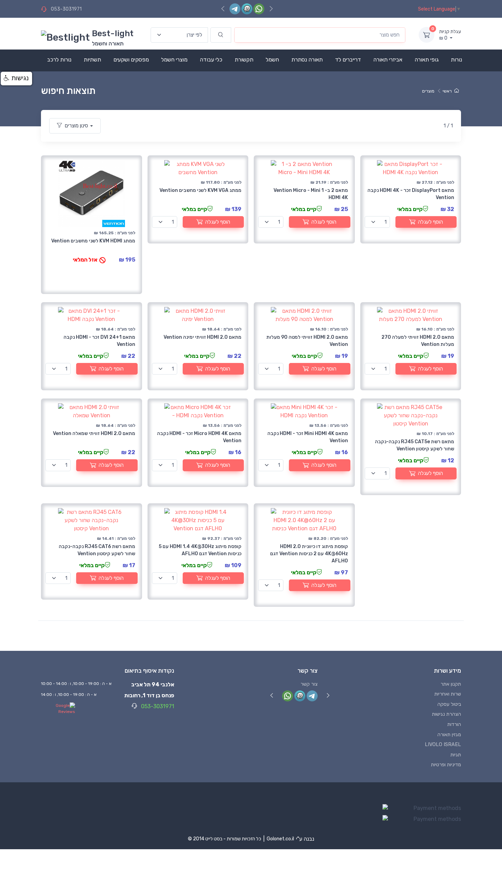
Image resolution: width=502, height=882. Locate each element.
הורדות (454, 724)
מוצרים (428, 91)
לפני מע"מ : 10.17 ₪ (435, 433)
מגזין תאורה (449, 735)
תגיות (455, 755)
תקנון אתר (451, 684)
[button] (16, 78)
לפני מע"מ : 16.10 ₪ (329, 329)
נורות (456, 59)
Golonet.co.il (280, 839)
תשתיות (92, 59)
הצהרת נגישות (446, 714)
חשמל (272, 59)
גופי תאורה (426, 59)
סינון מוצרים (76, 126)
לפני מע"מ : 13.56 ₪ (222, 425)
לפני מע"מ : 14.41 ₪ (116, 538)
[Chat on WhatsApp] (258, 9)
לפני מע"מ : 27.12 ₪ (435, 182)
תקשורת (244, 59)
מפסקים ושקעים (131, 59)
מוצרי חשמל (174, 59)
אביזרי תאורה (387, 59)
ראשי (447, 91)
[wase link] (246, 9)
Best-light (113, 33)
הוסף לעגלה (217, 222)
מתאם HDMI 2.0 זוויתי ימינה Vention (202, 337)
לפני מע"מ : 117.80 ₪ (221, 182)
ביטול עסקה (449, 704)
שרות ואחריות (447, 694)
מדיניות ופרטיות (446, 765)
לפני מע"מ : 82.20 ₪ (328, 538)
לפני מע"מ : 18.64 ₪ (115, 329)
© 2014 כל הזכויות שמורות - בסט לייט (224, 839)
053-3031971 (66, 9)
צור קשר (309, 684)
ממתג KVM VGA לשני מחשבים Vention (200, 190)
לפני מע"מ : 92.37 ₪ (221, 538)
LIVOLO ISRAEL (443, 744)
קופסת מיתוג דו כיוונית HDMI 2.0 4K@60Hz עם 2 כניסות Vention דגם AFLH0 (309, 554)
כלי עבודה (211, 59)
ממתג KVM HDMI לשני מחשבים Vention (93, 241)
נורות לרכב (59, 59)
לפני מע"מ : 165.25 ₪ (114, 232)
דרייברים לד (348, 59)
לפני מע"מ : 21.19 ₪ (329, 182)
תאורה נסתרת (307, 59)
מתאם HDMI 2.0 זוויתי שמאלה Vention (94, 433)
